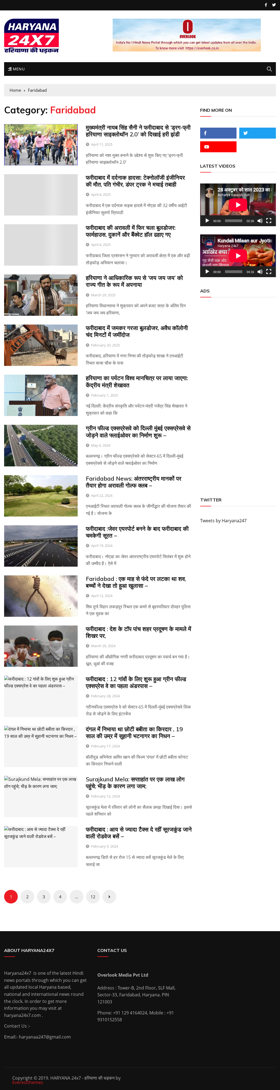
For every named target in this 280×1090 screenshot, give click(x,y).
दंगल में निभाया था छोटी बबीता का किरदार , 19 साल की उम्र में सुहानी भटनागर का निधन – (134, 732)
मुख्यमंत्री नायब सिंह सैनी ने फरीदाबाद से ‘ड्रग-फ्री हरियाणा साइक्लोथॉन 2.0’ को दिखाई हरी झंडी (138, 131)
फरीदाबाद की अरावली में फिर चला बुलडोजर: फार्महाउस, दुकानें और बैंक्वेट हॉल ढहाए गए (131, 231)
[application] (238, 204)
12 (93, 896)
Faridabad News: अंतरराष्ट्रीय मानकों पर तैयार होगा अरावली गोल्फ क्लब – (133, 482)
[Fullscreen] (269, 220)
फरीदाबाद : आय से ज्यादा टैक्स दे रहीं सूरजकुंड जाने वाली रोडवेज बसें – (139, 833)
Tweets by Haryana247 (223, 521)
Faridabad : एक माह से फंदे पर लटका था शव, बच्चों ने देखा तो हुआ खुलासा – (136, 582)
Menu (18, 68)
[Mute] (260, 220)
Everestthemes (27, 1082)
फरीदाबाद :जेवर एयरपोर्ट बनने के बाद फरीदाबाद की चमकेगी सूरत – (137, 532)
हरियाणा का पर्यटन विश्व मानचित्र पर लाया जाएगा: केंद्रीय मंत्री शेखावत (137, 381)
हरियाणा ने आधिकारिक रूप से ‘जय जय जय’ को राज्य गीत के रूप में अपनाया (134, 281)
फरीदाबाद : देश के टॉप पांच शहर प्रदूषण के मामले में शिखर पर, (138, 632)
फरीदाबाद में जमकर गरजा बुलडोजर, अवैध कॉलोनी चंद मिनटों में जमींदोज (137, 331)
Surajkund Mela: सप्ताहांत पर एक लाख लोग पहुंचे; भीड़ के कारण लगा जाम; (135, 783)
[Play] (207, 220)
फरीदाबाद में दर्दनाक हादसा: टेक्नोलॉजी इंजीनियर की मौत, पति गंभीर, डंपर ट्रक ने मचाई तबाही (135, 181)
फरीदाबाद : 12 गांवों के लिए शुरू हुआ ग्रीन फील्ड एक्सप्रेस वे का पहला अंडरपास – (136, 682)
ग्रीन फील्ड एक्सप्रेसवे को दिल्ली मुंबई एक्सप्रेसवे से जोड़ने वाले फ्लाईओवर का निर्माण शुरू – (138, 431)
